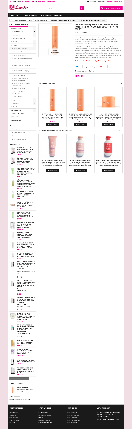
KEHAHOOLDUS (45, 15)
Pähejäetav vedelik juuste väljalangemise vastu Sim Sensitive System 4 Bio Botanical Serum (26, 284)
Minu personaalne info (74, 420)
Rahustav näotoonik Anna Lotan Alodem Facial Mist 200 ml (25, 342)
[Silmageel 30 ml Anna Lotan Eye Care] (12, 255)
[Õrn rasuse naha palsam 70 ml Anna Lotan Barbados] (12, 215)
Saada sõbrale (81, 71)
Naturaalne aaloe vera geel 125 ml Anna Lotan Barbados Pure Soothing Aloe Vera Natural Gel (26, 171)
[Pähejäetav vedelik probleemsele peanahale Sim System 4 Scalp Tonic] (12, 327)
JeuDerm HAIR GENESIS (20, 38)
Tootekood (78, 33)
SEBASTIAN (16, 103)
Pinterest (103, 67)
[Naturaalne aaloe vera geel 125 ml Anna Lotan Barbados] (12, 171)
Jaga (86, 67)
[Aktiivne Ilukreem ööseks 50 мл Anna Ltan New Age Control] (12, 315)
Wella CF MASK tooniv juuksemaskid (19, 92)
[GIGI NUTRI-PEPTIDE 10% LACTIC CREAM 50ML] (12, 351)
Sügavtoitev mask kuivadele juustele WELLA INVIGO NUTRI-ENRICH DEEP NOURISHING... (108, 115)
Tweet (79, 67)
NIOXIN (15, 100)
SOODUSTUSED (16, 120)
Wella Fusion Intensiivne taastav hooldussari (20, 79)
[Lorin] (27, 6)
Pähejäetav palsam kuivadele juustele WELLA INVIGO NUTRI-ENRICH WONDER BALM (80, 115)
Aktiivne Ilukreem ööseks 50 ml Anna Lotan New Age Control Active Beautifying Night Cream (26, 316)
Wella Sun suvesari (19, 75)
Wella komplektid (19, 88)
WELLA (15, 45)
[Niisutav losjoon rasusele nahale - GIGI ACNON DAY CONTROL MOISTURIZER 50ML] (12, 150)
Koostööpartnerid (44, 420)
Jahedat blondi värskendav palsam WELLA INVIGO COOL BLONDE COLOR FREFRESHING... (52, 162)
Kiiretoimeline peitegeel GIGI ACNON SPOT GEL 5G (26, 361)
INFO (11, 125)
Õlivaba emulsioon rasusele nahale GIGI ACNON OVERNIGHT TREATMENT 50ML (25, 160)
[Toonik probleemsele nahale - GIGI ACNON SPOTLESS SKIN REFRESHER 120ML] (12, 370)
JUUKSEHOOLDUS (31, 15)
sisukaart (12, 423)
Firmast (14, 136)
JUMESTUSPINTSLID (17, 114)
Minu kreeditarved (73, 415)
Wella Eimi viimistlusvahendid (22, 52)
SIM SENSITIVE (17, 35)
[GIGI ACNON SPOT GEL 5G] (12, 362)
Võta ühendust (14, 420)
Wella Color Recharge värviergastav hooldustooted (21, 71)
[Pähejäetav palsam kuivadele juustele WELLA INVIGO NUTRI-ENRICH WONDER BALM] (80, 100)
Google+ (94, 67)
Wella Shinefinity (18, 97)
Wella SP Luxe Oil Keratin (21, 62)
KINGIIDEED (58, 15)
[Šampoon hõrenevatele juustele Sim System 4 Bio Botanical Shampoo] (12, 300)
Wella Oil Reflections (19, 55)
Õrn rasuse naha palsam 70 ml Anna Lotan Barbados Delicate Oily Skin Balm (25, 214)
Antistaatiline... (23, 388)
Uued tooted (13, 415)
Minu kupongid (72, 423)
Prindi (92, 71)
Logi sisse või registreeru (114, 1)
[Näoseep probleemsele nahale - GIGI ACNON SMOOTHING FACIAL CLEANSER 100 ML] (12, 225)
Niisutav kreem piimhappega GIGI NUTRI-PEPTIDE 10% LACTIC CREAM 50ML (26, 351)
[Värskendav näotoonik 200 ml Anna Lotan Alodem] (12, 343)
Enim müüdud (14, 144)
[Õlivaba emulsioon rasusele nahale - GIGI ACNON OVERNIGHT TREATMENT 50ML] (12, 160)
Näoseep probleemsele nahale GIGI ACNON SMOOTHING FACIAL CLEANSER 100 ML (25, 225)
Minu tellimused (72, 412)
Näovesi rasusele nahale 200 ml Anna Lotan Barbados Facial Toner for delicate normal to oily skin (26, 183)
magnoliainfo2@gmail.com (111, 419)
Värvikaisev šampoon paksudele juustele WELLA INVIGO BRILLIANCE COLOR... (108, 162)
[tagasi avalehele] (11, 20)
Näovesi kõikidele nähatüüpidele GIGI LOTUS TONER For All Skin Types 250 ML (24, 235)
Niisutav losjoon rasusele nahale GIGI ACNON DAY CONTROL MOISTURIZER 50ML (25, 150)
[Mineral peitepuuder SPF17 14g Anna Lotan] (12, 204)
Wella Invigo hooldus (20, 48)
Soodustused (15, 396)
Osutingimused (17, 129)
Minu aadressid (72, 417)
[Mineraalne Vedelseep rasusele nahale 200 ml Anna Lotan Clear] (12, 245)
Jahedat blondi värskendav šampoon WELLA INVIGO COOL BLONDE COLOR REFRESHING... (80, 162)
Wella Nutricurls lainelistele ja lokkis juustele (22, 84)
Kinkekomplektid (18, 107)
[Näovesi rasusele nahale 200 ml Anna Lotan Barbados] (12, 182)
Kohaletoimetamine (18, 132)
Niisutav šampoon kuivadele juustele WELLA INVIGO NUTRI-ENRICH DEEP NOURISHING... (52, 115)
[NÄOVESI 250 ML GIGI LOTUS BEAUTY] (12, 235)
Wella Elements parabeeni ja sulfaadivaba (22, 66)
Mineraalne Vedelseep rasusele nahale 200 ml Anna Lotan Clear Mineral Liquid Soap (26, 245)
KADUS (15, 42)
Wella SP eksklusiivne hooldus (22, 59)
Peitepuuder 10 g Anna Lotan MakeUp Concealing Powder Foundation (25, 204)
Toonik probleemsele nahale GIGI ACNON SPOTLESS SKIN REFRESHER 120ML (26, 370)
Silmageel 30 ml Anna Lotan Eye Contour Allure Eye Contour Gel (26, 254)
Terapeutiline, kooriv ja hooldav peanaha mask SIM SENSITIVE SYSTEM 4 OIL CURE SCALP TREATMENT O (26, 265)
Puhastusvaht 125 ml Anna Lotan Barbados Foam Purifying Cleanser (25, 194)
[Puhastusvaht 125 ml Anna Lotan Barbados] (12, 194)
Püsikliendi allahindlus (19, 139)
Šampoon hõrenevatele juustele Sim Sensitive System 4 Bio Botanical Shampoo (26, 300)
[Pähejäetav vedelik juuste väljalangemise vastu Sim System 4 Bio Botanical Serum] (12, 283)
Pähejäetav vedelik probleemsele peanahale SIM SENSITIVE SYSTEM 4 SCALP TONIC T (26, 327)
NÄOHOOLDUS (16, 15)
